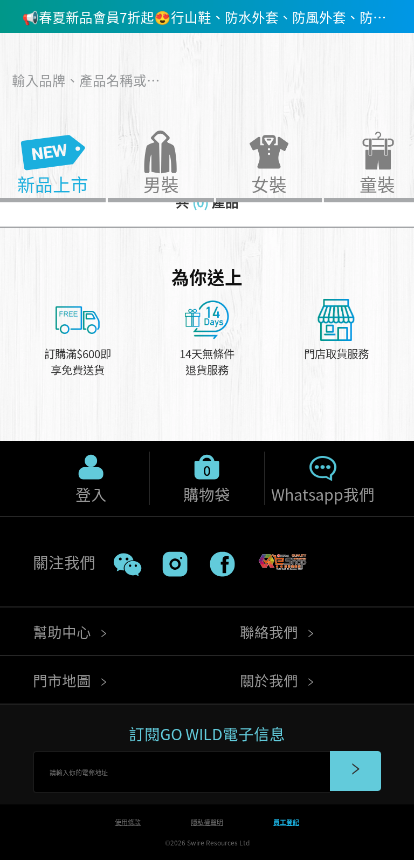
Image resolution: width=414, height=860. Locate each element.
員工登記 (286, 822)
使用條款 (128, 822)
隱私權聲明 (207, 822)
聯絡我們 (270, 631)
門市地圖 (63, 680)
